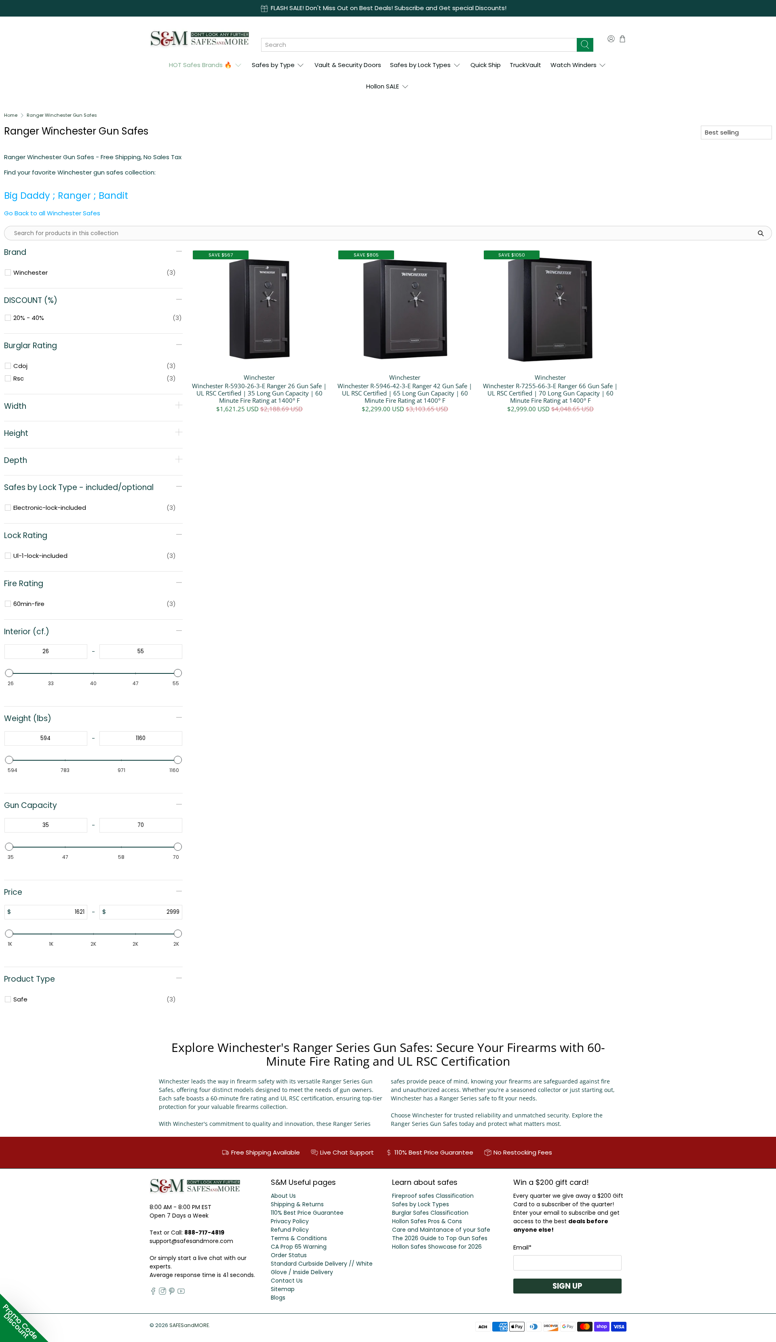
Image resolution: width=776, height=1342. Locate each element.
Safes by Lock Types (420, 65)
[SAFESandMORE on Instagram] (162, 1293)
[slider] (9, 673)
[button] (24, 1318)
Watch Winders (573, 65)
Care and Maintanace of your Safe (441, 1230)
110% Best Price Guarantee (307, 1213)
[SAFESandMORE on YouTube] (181, 1293)
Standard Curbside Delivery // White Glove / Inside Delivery (322, 1268)
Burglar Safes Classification (430, 1213)
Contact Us (287, 1281)
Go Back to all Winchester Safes (52, 213)
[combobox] (419, 45)
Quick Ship (485, 65)
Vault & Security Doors (347, 65)
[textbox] (46, 651)
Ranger (74, 195)
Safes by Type (273, 65)
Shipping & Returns (297, 1204)
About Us (283, 1196)
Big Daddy (27, 195)
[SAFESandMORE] (199, 38)
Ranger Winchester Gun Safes (62, 115)
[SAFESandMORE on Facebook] (153, 1293)
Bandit (115, 195)
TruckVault (525, 65)
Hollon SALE (382, 86)
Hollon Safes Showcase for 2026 (437, 1247)
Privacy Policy (290, 1221)
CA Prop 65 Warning (299, 1247)
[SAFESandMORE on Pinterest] (171, 1293)
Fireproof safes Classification (433, 1196)
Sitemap (283, 1289)
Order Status (289, 1255)
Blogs (278, 1298)
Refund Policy (290, 1230)
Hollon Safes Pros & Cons (427, 1221)
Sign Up (567, 1286)
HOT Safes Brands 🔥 (200, 65)
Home (10, 115)
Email (522, 1247)
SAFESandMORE (189, 1325)
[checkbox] (94, 273)
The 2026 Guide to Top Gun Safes (439, 1238)
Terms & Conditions (299, 1238)
